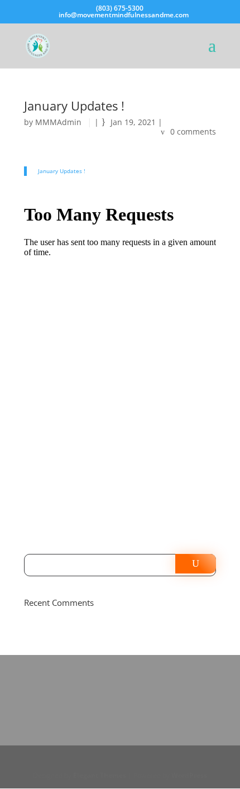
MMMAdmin (58, 122)
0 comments (193, 131)
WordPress (189, 775)
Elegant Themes (99, 775)
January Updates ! (61, 171)
